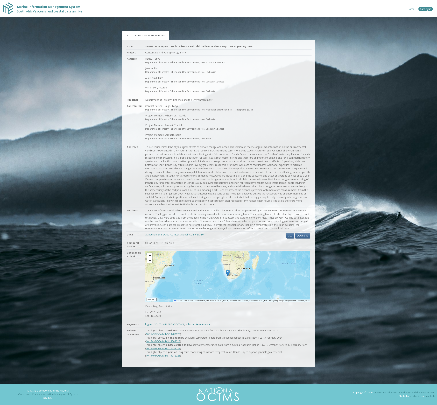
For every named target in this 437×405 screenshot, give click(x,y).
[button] (228, 272)
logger (149, 324)
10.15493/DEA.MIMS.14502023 (163, 341)
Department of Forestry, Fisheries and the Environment (404, 392)
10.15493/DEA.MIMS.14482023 (163, 334)
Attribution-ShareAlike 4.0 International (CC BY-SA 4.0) (175, 234)
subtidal (190, 324)
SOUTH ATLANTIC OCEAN (169, 324)
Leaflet (179, 300)
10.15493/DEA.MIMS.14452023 (163, 348)
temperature (203, 324)
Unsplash (430, 396)
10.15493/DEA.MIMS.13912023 (163, 355)
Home (411, 9)
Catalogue (425, 9)
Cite (290, 235)
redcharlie (415, 396)
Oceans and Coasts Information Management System (48, 394)
